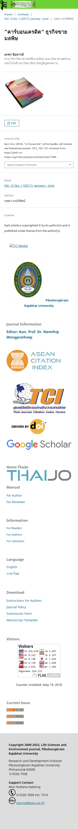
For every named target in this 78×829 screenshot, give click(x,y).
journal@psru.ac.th (30, 803)
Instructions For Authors (24, 600)
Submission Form (19, 614)
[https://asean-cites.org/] (33, 370)
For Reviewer (15, 502)
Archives (23, 14)
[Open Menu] (4, 4)
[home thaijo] (39, 479)
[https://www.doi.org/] (29, 433)
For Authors (14, 534)
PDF (13, 123)
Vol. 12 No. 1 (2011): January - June (26, 19)
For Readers (14, 528)
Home (8, 14)
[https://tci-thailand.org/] (39, 417)
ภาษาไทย (12, 573)
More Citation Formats (22, 165)
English (11, 567)
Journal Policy (16, 607)
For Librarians (15, 541)
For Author (14, 495)
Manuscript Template (22, 620)
